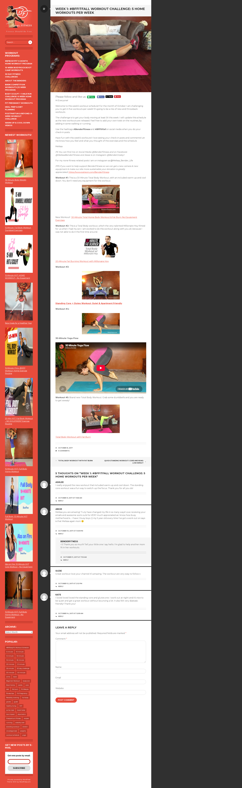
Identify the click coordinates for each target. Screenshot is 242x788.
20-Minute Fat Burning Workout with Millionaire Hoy (82, 261)
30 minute (10, 672)
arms (8, 677)
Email (58, 677)
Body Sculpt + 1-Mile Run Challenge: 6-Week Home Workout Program (18, 96)
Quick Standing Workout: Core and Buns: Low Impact (123, 462)
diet (7, 689)
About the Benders (15, 81)
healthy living (11, 706)
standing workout (12, 727)
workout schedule (12, 735)
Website (59, 688)
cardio (20, 685)
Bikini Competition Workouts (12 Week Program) (15, 87)
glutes (8, 702)
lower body (21, 710)
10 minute (19, 652)
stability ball (20, 722)
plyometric (22, 714)
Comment (61, 639)
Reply (60, 501)
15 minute (20, 656)
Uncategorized (11, 731)
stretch (25, 727)
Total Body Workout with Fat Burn (73, 437)
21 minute (20, 664)
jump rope (10, 710)
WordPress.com (25, 782)
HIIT (20, 706)
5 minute (9, 652)
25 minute (10, 668)
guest (16, 702)
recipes (26, 718)
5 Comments (63, 451)
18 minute (20, 660)
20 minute (10, 664)
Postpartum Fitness (13, 718)
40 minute (21, 672)
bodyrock (26, 681)
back (15, 677)
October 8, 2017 (65, 448)
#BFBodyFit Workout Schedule (17, 647)
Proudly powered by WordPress (19, 779)
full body (25, 697)
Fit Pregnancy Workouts (19, 103)
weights (23, 731)
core (27, 685)
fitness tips (10, 693)
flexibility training (12, 697)
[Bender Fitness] (19, 19)
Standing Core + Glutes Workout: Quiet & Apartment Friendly (88, 303)
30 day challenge (23, 668)
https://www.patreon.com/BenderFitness (88, 172)
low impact (10, 714)
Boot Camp (10, 685)
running (9, 722)
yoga (24, 735)
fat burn (15, 689)
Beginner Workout (13, 681)
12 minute (9, 656)
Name (58, 667)
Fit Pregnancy (22, 693)
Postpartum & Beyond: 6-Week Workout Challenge (19, 116)
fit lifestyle (24, 689)
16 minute (9, 660)
